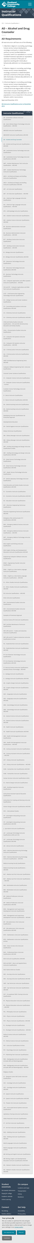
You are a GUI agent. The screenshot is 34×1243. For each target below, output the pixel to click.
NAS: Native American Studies (11, 969)
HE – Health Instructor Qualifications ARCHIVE (16, 731)
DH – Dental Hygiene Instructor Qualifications (15, 426)
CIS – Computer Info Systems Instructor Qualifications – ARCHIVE (14, 344)
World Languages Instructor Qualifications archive (15, 1148)
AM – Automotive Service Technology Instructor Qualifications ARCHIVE (16, 158)
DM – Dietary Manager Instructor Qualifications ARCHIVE (16, 441)
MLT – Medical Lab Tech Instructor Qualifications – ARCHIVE (16, 880)
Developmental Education (10, 422)
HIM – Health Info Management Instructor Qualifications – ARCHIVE (14, 743)
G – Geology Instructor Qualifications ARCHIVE (16, 678)
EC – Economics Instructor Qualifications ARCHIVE (17, 496)
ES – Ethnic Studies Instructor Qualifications (15, 582)
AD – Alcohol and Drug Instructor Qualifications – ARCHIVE (16, 145)
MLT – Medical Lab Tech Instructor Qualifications (16, 874)
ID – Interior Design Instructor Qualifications (15, 782)
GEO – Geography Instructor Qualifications (15, 694)
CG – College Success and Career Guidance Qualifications (15, 301)
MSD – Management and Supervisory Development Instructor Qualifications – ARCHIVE (16, 916)
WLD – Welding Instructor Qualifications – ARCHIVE (14, 1137)
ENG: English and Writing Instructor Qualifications (13, 544)
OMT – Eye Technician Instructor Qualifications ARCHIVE (16, 989)
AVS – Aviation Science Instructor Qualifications (16, 215)
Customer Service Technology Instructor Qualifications (14, 390)
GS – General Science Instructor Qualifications (16, 716)
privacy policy (19, 1227)
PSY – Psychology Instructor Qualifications (14, 1050)
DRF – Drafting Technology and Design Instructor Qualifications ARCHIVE (16, 454)
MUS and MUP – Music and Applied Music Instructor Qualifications (15, 964)
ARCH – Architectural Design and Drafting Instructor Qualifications (14, 177)
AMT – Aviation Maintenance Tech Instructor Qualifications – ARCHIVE (15, 164)
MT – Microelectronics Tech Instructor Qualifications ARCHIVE (13, 929)
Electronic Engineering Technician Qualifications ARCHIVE (16, 512)
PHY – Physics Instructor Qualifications (14, 1016)
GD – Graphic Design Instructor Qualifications (16, 683)
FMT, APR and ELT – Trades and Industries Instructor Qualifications (14, 632)
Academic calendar (7, 1196)
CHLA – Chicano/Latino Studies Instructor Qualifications (14, 331)
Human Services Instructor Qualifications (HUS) (16, 778)
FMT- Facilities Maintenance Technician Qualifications (14, 625)
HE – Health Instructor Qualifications (13, 727)
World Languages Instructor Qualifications (15, 1143)
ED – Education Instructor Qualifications (14, 500)
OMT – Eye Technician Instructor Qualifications (16, 983)
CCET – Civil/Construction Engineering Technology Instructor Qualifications (13, 294)
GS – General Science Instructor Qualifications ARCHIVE (16, 721)
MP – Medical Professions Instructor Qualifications (13, 897)
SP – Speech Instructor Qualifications (13, 1094)
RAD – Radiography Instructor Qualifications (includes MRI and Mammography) (15, 1060)
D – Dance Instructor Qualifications (13, 395)
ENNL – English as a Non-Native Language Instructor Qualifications (15, 570)
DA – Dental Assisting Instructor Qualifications (16, 404)
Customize (7, 1238)
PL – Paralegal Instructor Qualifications (14, 1025)
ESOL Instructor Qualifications (11, 598)
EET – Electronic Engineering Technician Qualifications (14, 506)
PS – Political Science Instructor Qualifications (16, 1041)
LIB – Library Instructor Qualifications (13, 846)
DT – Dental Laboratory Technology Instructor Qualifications (15, 479)
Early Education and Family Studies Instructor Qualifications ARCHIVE (16, 486)
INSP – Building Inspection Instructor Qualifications (13, 788)
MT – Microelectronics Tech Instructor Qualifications (13, 923)
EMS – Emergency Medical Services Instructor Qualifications (16, 525)
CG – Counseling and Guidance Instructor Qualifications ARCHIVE (14, 307)
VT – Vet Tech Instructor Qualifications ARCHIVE (16, 1127)
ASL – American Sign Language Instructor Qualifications (14, 199)
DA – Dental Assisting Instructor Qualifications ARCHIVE (16, 410)
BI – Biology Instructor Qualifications (13, 252)
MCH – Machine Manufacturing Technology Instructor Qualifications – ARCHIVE (15, 858)
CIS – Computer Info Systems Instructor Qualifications (14, 337)
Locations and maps (23, 1188)
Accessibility (21, 1211)
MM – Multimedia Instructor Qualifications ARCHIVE (15, 891)
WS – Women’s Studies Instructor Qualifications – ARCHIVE (16, 1170)
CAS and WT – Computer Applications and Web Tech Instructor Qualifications (16, 288)
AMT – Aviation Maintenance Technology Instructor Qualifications (14, 171)
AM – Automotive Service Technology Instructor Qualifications (16, 151)
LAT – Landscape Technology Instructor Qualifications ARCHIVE (14, 840)
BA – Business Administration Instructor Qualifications (14, 227)
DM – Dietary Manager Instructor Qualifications (16, 435)
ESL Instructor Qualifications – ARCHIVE (14, 593)
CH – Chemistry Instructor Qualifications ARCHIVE (17, 317)
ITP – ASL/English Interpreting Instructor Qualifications (14, 816)
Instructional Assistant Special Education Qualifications (14, 794)
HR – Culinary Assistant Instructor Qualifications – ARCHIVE (16, 754)
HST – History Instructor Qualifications (13, 760)
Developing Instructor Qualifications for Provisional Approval (14, 416)
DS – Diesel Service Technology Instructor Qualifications (14, 460)
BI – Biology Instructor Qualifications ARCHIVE (15, 257)
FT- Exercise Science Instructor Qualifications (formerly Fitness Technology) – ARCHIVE (15, 668)
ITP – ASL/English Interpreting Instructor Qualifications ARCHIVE (14, 823)
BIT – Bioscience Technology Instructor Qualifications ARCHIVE (14, 269)
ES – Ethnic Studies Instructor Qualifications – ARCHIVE (16, 588)
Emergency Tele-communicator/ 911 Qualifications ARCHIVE (13, 519)
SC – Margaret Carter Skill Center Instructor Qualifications (15, 1077)
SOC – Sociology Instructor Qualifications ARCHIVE (14, 1088)
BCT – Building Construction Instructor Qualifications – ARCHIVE (14, 247)
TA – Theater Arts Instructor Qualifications (15, 1103)
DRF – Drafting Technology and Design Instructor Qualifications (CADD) (16, 447)
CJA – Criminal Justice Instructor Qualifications (16, 349)
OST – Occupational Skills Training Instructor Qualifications (15, 995)
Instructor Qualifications (11, 13)
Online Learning (6, 1199)
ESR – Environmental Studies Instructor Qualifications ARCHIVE (14, 610)
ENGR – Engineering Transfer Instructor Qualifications (14, 564)
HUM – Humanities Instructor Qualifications (15, 773)
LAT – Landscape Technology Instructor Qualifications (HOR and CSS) (14, 834)
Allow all (21, 1232)
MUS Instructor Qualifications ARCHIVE (14, 958)
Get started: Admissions (8, 1190)
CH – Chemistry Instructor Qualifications (14, 313)
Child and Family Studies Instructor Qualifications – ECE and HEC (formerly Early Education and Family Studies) (15, 324)
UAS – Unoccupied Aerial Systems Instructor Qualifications (15, 1108)
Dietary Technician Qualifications (12, 431)
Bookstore (21, 1197)
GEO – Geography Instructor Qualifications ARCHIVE (15, 699)
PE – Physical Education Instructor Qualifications (16, 1000)
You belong (5, 1211)
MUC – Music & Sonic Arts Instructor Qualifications (13, 947)
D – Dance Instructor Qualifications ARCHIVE (15, 400)
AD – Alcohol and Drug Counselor (12, 139)
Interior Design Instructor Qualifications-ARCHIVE (17, 806)
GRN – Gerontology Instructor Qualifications (15, 705)
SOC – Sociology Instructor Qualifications (14, 1083)
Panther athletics (6, 1214)
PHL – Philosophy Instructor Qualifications (14, 1012)
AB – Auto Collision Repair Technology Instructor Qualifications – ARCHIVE (16, 125)
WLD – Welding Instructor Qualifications (14, 1132)
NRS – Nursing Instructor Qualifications (14, 974)
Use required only (9, 1232)
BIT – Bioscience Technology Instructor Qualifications (14, 262)
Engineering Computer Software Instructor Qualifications (15, 557)
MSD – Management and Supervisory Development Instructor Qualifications (14, 910)
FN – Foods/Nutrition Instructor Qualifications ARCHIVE (16, 649)
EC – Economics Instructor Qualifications (14, 491)
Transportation (22, 1191)
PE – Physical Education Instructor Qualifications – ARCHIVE (16, 1006)
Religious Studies (8, 1072)
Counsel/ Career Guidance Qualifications (14, 373)
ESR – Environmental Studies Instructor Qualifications (14, 603)
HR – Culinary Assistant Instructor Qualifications (16, 749)
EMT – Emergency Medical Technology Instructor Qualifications (16, 538)
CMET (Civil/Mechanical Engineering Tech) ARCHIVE (15, 361)
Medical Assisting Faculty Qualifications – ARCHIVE (14, 869)
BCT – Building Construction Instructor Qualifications (14, 240)
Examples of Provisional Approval (12, 615)
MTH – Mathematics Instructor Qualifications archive (15, 940)
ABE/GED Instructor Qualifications (12, 130)
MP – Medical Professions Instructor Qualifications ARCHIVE (13, 903)
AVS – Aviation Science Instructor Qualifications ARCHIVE (16, 221)
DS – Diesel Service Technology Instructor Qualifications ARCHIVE (14, 467)
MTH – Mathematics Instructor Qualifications (15, 935)
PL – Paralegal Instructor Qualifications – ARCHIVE (17, 1030)
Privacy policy (22, 1214)
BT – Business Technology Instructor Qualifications (13, 275)
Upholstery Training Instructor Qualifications (15, 1114)
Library (20, 1194)
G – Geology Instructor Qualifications (13, 674)
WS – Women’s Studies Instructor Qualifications (16, 1165)
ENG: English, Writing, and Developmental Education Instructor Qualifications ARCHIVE (15, 551)
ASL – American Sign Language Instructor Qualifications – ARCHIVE (14, 205)
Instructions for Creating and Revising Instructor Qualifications (16, 801)
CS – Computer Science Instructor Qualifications (16, 378)
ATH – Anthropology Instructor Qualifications (15, 211)
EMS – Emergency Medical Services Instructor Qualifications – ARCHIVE (16, 532)
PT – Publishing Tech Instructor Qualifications (15, 1054)
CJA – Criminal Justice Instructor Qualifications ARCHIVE (16, 355)
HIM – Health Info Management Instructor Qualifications (14, 737)
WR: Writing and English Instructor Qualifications (17, 1154)
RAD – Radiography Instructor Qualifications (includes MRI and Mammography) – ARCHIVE (15, 1066)
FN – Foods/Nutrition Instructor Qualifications (16, 644)
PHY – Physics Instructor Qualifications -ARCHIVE (16, 1021)
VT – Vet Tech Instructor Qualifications (13, 1123)
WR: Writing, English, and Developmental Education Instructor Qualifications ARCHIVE (15, 1159)
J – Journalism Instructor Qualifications (14, 828)
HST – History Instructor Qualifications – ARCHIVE (16, 764)
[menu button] (30, 4)
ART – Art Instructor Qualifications (12, 189)
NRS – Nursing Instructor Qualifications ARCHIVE (16, 979)
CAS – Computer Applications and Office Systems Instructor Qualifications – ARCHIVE (16, 281)
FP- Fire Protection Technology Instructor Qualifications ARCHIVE (14, 662)
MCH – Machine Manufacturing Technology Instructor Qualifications (15, 851)
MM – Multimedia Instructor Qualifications (15, 885)
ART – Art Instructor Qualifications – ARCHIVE (15, 193)
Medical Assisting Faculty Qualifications (14, 863)
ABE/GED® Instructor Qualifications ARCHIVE (15, 135)
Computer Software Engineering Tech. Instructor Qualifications (16, 368)
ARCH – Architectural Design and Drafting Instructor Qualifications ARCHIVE (14, 183)
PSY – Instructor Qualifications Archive (14, 1045)
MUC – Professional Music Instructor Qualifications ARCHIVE (13, 953)
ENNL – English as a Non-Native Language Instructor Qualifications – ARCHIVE (15, 577)
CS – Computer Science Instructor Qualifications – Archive (16, 383)
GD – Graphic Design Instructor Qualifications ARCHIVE (16, 688)
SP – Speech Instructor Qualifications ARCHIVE (16, 1098)
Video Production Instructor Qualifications (15, 1118)
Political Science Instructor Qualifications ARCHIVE (14, 1035)
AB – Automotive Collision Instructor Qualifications (13, 118)
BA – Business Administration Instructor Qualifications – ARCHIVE (14, 234)
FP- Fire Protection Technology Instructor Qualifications (14, 655)
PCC (3, 23)
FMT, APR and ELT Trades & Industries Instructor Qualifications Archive (16, 638)
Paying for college (7, 1193)
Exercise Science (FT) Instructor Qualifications (15, 620)
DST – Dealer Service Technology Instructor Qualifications (15, 473)
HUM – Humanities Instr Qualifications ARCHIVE (16, 769)
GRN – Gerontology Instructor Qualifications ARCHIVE (15, 710)
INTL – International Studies (11, 811)
